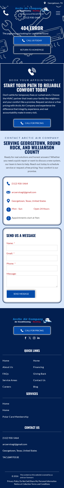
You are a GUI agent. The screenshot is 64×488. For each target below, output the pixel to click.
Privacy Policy (13, 481)
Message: (11, 273)
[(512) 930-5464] (6, 15)
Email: (10, 253)
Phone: (10, 263)
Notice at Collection (22, 484)
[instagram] (34, 338)
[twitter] (30, 338)
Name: (10, 243)
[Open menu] (58, 13)
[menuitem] (17, 360)
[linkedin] (38, 338)
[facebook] (26, 338)
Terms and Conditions (40, 484)
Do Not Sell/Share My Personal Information (37, 481)
